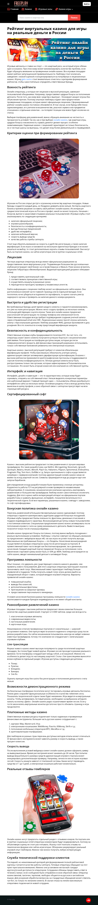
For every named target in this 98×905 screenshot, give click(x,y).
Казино (28, 9)
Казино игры (65, 9)
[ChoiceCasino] (21, 4)
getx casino (27, 79)
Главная (15, 9)
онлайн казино (60, 120)
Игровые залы (45, 9)
